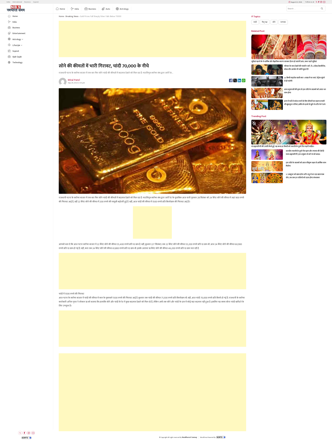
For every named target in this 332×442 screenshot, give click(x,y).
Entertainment (18, 33)
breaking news (71, 16)
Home (62, 9)
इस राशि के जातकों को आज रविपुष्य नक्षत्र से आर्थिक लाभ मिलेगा (306, 164)
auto (108, 9)
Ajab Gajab (17, 57)
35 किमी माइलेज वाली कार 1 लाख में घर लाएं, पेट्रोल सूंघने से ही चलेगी (304, 79)
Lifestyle (16, 45)
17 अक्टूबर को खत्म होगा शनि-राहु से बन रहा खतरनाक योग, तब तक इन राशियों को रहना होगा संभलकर (305, 176)
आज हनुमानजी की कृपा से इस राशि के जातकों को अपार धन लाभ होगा (305, 91)
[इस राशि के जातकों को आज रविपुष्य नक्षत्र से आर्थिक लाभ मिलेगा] (267, 170)
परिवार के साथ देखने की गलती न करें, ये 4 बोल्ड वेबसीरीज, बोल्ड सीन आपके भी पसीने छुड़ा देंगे (305, 67)
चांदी (255, 22)
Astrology (124, 9)
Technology (17, 62)
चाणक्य (283, 22)
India (8, 2)
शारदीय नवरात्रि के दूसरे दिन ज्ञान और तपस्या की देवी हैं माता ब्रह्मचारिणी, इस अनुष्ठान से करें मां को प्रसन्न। (305, 152)
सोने (273, 22)
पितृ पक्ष (264, 22)
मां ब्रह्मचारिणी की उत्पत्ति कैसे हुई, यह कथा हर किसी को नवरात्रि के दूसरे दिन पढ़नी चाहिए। (282, 146)
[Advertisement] (152, 39)
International (17, 2)
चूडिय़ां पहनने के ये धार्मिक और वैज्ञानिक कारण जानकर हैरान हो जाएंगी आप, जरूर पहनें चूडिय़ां (284, 61)
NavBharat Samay (189, 437)
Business (27, 2)
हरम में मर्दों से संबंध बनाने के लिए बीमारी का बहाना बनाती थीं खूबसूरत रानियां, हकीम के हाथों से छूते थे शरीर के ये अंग (305, 102)
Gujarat (36, 2)
